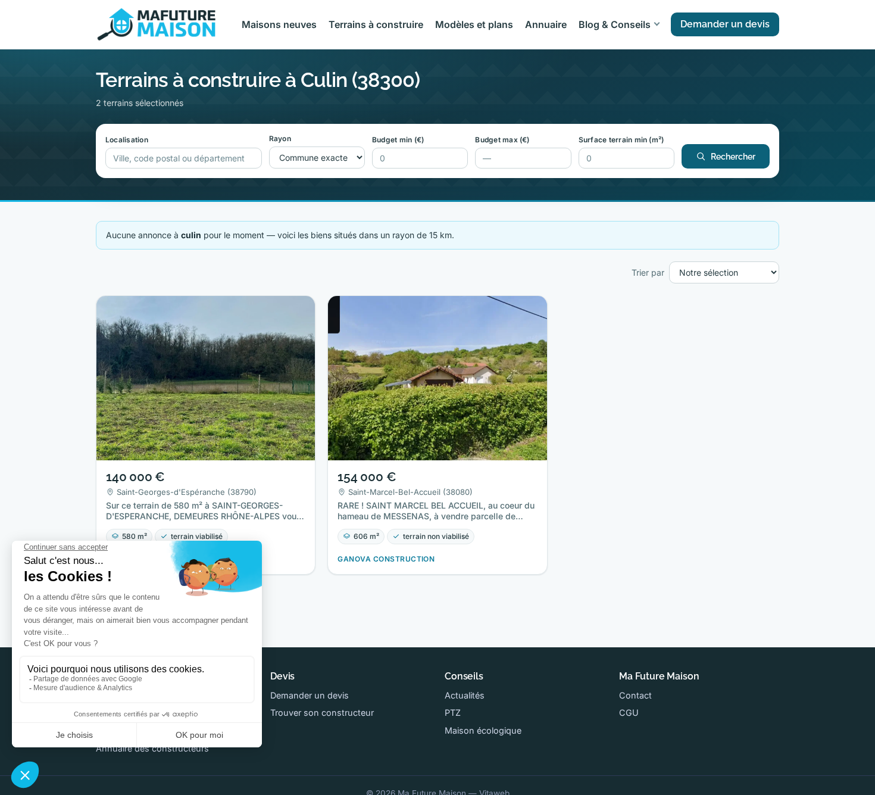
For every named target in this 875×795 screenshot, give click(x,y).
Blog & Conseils (615, 24)
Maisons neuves (279, 24)
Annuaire (546, 24)
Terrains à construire (376, 24)
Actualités (465, 695)
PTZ (453, 712)
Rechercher (733, 156)
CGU (629, 712)
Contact (635, 695)
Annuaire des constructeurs (152, 748)
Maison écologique (483, 730)
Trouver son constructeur (322, 712)
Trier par (648, 272)
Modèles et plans (474, 24)
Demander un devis (725, 24)
